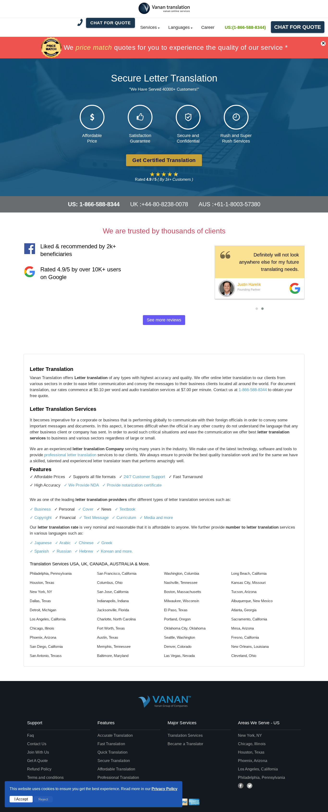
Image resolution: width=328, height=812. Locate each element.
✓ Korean (105, 551)
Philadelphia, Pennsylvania (261, 777)
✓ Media (148, 517)
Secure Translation (113, 761)
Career (207, 27)
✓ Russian (61, 551)
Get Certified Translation (164, 160)
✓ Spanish (39, 551)
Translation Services (185, 735)
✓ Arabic (63, 543)
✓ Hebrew (84, 551)
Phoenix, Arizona (252, 761)
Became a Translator (185, 744)
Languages (179, 27)
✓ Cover (85, 509)
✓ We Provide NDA (81, 485)
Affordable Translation (116, 769)
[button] (257, 308)
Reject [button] (43, 799)
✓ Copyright (41, 517)
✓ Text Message (94, 517)
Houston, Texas (251, 752)
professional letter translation (70, 455)
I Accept (21, 799)
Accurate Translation (115, 735)
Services (148, 27)
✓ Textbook (125, 509)
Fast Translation (111, 744)
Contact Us (36, 744)
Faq (30, 735)
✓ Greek (104, 543)
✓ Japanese (41, 543)
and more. (124, 551)
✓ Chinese (83, 543)
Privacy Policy (164, 789)
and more (164, 517)
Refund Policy (39, 769)
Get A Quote (37, 761)
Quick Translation (112, 752)
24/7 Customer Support (144, 477)
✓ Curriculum (124, 517)
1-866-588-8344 (253, 389)
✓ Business (40, 509)
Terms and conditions (45, 777)
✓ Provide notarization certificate (132, 485)
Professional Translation (118, 777)
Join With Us (38, 752)
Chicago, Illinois (252, 744)
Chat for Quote (297, 27)
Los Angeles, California (258, 769)
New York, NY (250, 735)
